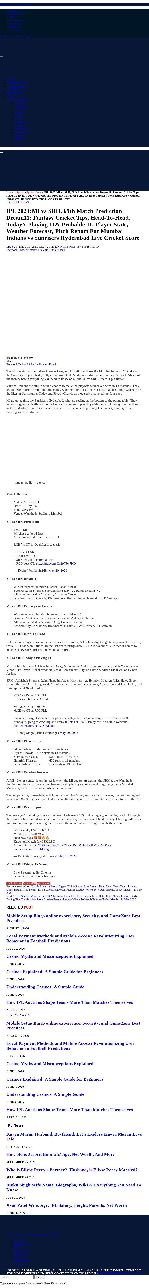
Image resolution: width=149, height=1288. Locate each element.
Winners (19, 135)
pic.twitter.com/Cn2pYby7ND (56, 563)
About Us (13, 10)
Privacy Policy (15, 13)
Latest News (17, 83)
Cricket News (17, 202)
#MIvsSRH (85, 845)
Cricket (14, 90)
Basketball (21, 106)
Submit (39, 1277)
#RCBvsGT (53, 845)
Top (10, 96)
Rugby (18, 138)
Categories (17, 86)
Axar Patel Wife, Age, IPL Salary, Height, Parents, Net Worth (66, 1205)
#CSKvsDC (69, 845)
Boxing (19, 112)
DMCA (11, 17)
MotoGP (20, 109)
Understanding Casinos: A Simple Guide (45, 987)
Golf (17, 145)
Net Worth (21, 132)
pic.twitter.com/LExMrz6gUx (33, 849)
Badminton (21, 122)
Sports (20, 192)
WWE (18, 116)
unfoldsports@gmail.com (120, 1273)
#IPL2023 (38, 845)
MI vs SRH (29, 883)
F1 (16, 142)
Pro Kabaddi (22, 129)
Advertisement (15, 20)
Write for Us (14, 23)
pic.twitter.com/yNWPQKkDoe (34, 725)
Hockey (19, 125)
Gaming (19, 102)
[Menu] (1, 56)
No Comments (68, 246)
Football (15, 93)
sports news (43, 883)
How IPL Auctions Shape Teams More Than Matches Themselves (69, 1002)
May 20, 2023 (58, 570)
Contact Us (13, 26)
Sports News (34, 192)
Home (12, 80)
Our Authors (14, 30)
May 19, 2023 (67, 856)
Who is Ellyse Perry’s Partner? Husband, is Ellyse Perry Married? (72, 1169)
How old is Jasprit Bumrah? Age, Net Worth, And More (60, 1154)
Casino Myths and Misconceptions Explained (50, 956)
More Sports (17, 99)
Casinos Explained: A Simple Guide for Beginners (54, 971)
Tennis (18, 119)
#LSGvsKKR (103, 845)
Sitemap (18, 1264)
